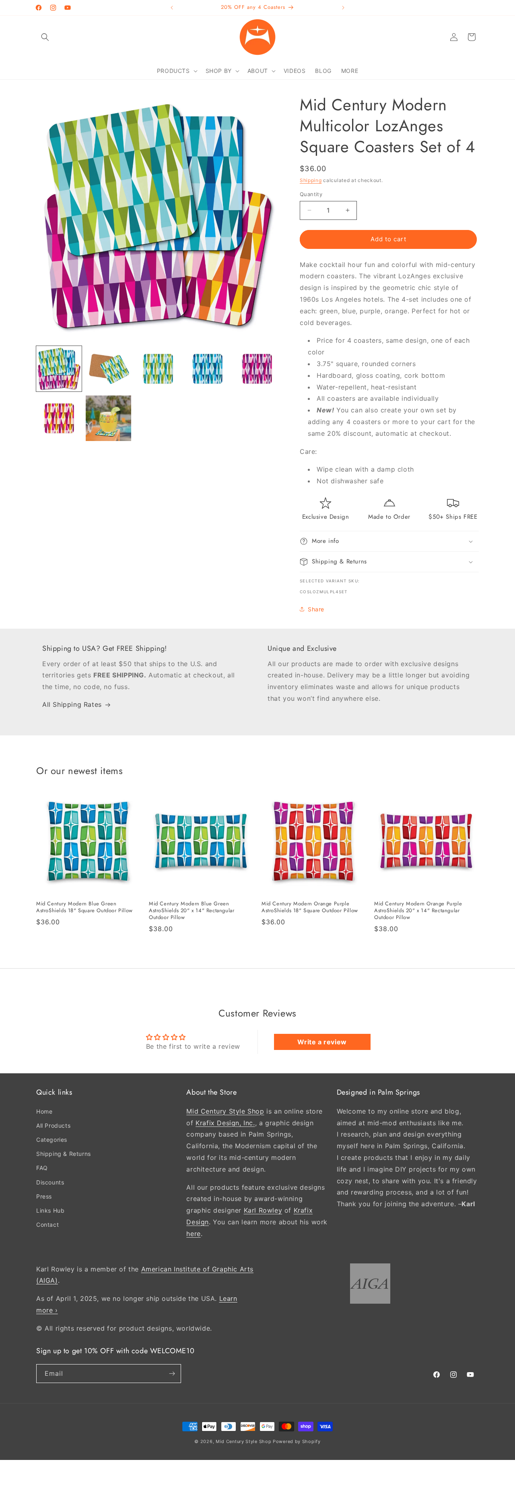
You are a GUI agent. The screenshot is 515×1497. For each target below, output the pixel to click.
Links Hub (50, 1210)
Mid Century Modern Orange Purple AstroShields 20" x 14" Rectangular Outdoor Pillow (418, 911)
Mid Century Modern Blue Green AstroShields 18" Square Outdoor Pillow (84, 907)
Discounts (50, 1181)
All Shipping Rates (72, 705)
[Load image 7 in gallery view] (108, 418)
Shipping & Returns (63, 1153)
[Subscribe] (172, 1373)
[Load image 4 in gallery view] (207, 368)
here (193, 1233)
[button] (45, 37)
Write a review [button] (321, 1042)
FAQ (42, 1167)
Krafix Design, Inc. (225, 1122)
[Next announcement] (343, 7)
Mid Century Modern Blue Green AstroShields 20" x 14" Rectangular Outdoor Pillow (191, 911)
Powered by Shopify (297, 1441)
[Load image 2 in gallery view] (108, 368)
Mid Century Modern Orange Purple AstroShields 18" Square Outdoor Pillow (310, 907)
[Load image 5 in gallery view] (257, 368)
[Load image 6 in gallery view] (59, 418)
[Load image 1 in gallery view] (59, 368)
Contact (47, 1224)
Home (44, 1111)
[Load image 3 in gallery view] (158, 368)
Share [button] (316, 609)
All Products (53, 1125)
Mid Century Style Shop (225, 1111)
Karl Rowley (263, 1210)
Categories (51, 1139)
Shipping (311, 180)
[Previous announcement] (172, 7)
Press (44, 1196)
